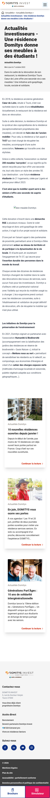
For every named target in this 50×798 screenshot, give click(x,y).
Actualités (10, 13)
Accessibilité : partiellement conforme (19, 778)
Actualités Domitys (25, 13)
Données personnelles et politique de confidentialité (25, 783)
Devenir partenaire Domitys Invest (17, 724)
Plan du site (7, 773)
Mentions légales (10, 768)
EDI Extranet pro (13, 728)
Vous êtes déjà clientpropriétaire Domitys (11, 704)
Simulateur (37, 793)
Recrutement (8, 720)
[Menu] (45, 4)
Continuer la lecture (31, 463)
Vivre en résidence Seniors (14, 732)
